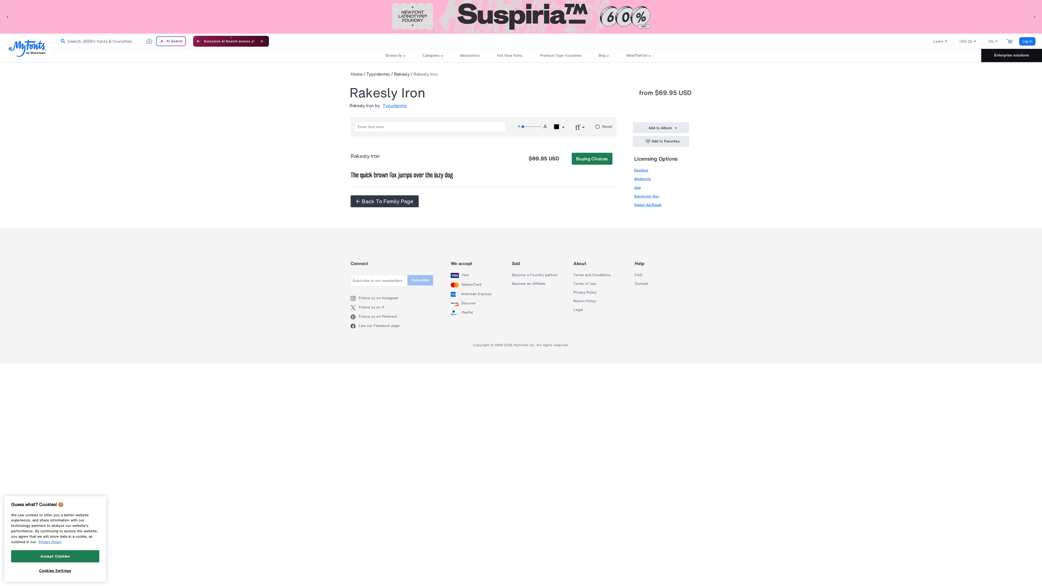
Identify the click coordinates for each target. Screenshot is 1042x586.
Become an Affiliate (528, 284)
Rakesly (402, 74)
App (637, 187)
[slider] (531, 126)
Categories (431, 55)
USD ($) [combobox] (966, 41)
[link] (61, 41)
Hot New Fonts (510, 55)
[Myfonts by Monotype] (27, 48)
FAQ (638, 275)
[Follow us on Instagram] (355, 298)
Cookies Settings (55, 570)
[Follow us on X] (355, 307)
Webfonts (642, 178)
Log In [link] (1027, 41)
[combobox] (121, 41)
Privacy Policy (584, 292)
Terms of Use (584, 284)
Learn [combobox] (938, 41)
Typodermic (378, 74)
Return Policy (584, 301)
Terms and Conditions (592, 275)
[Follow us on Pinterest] (355, 316)
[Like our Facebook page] (355, 326)
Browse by (394, 55)
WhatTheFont (636, 55)
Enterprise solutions (1011, 55)
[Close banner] (262, 41)
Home (357, 74)
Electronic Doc (646, 196)
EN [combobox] (991, 41)
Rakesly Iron (425, 74)
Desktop (641, 170)
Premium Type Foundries (560, 55)
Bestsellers (470, 55)
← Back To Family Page (384, 201)
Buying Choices (592, 158)
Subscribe (420, 280)
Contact (641, 284)
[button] (7, 16)
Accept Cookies (55, 556)
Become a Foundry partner (535, 275)
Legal (578, 310)
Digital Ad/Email (647, 205)
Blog (602, 55)
